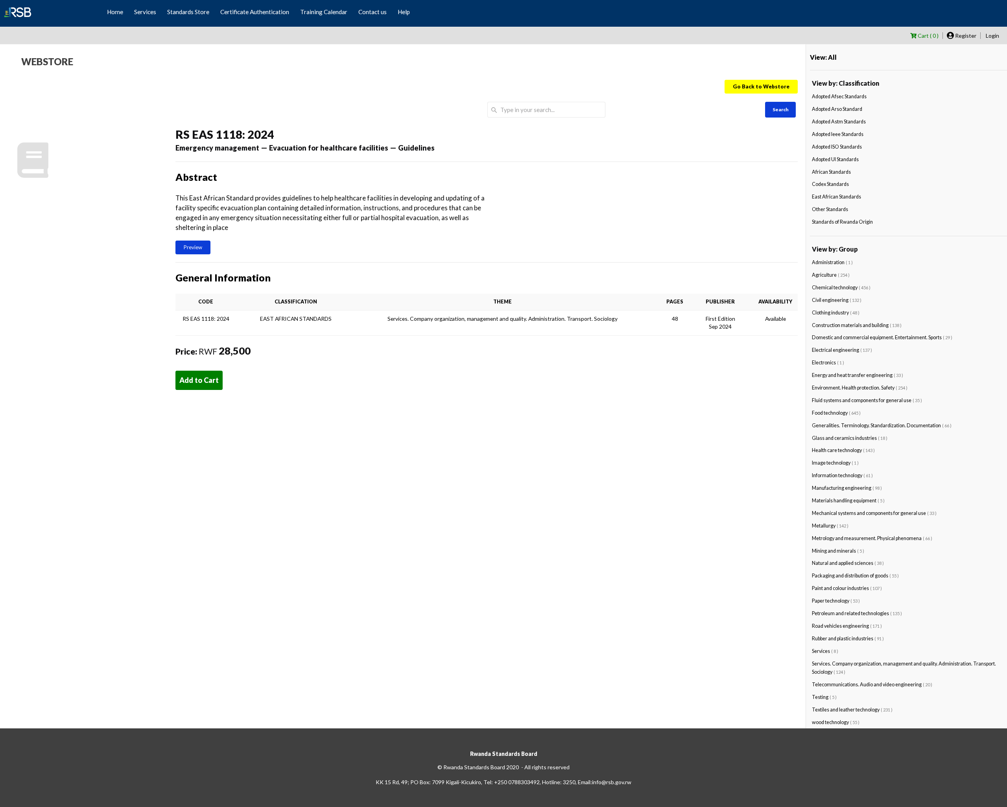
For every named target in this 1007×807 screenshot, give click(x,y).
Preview (193, 247)
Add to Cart (199, 380)
